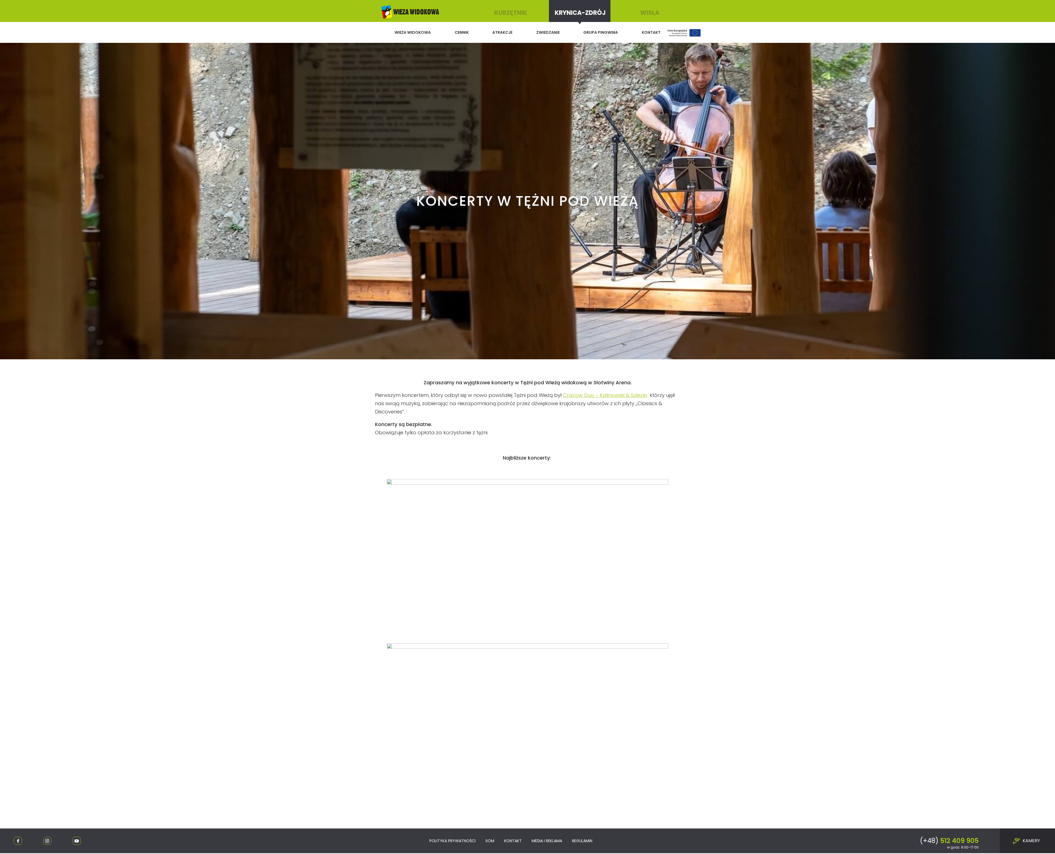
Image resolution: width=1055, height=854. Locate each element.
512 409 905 (949, 840)
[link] (605, 395)
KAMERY (1030, 841)
